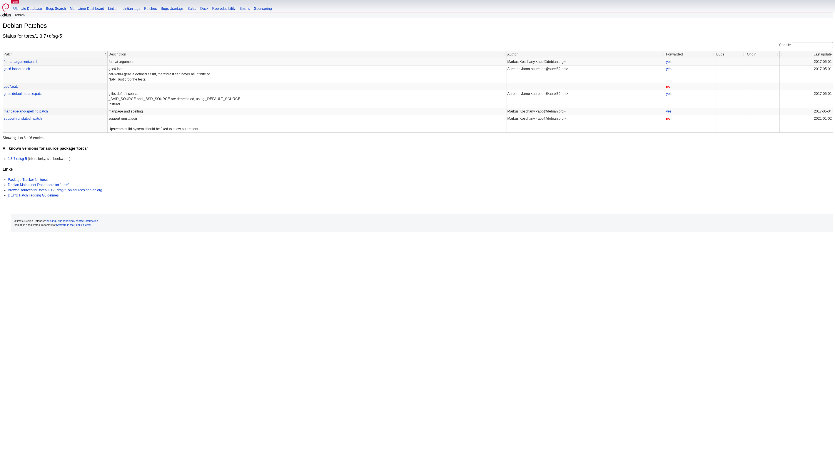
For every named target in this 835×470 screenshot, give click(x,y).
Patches (150, 8)
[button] (105, 54)
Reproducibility (223, 8)
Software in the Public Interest (73, 225)
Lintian (113, 8)
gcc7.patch (12, 86)
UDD (15, 1)
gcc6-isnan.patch (17, 69)
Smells (244, 8)
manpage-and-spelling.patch (26, 111)
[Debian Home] (5, 9)
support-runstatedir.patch (23, 118)
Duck (204, 8)
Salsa (191, 8)
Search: (785, 45)
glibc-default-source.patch (23, 94)
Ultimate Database (27, 8)
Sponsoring (263, 8)
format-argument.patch (21, 62)
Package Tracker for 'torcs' (28, 179)
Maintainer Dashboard (87, 8)
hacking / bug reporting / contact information (72, 221)
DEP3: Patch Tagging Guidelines (33, 195)
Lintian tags (131, 8)
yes (668, 62)
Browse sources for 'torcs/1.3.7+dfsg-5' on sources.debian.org (55, 190)
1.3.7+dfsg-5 (17, 159)
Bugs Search (56, 8)
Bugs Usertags (172, 8)
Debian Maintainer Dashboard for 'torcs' (38, 185)
